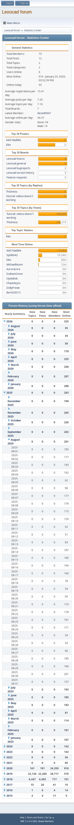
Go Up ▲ (49, 817)
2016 (9, 790)
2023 (9, 752)
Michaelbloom (14, 264)
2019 (9, 773)
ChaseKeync (13, 283)
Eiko (8, 144)
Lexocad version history (20, 172)
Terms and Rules (35, 817)
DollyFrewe (13, 287)
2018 (9, 779)
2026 (9, 321)
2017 (9, 784)
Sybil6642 (12, 255)
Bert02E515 (13, 292)
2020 (9, 768)
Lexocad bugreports (18, 168)
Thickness (11, 191)
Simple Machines (46, 821)
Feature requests (16, 177)
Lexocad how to (15, 158)
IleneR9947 (44, 113)
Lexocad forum (17, 11)
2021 (9, 763)
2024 (9, 746)
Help (22, 817)
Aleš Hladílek (13, 140)
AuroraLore (13, 269)
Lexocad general (16, 163)
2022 (9, 757)
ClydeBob (12, 278)
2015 (9, 795)
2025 (9, 392)
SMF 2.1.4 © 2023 (28, 821)
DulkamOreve (14, 274)
